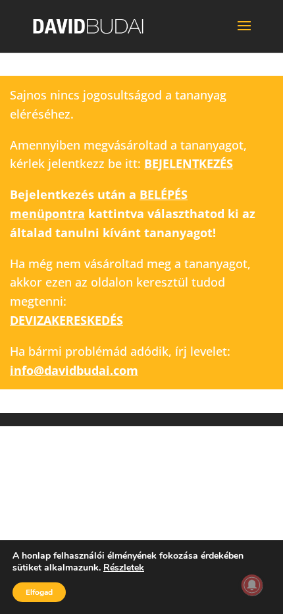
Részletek (123, 568)
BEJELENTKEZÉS (188, 163)
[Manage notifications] (252, 585)
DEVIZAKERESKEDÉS (66, 320)
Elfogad (39, 592)
